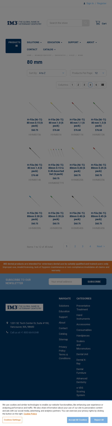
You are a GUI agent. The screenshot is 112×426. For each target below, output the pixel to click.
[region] (56, 413)
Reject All (99, 420)
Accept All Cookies (78, 420)
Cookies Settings (12, 420)
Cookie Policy (30, 414)
